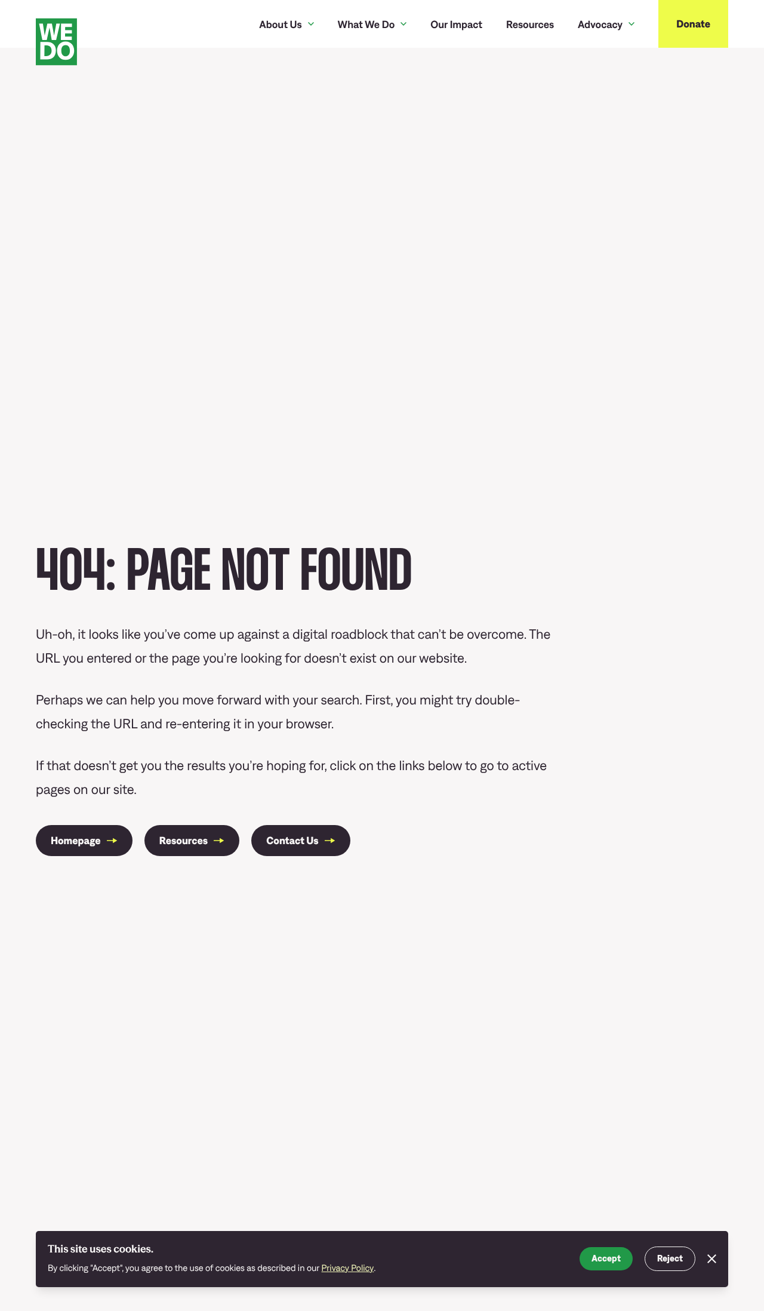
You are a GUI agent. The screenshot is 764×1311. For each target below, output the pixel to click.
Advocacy (600, 24)
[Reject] (711, 1259)
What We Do (366, 24)
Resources (530, 24)
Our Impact (456, 24)
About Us (280, 24)
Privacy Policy (348, 1268)
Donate (693, 23)
